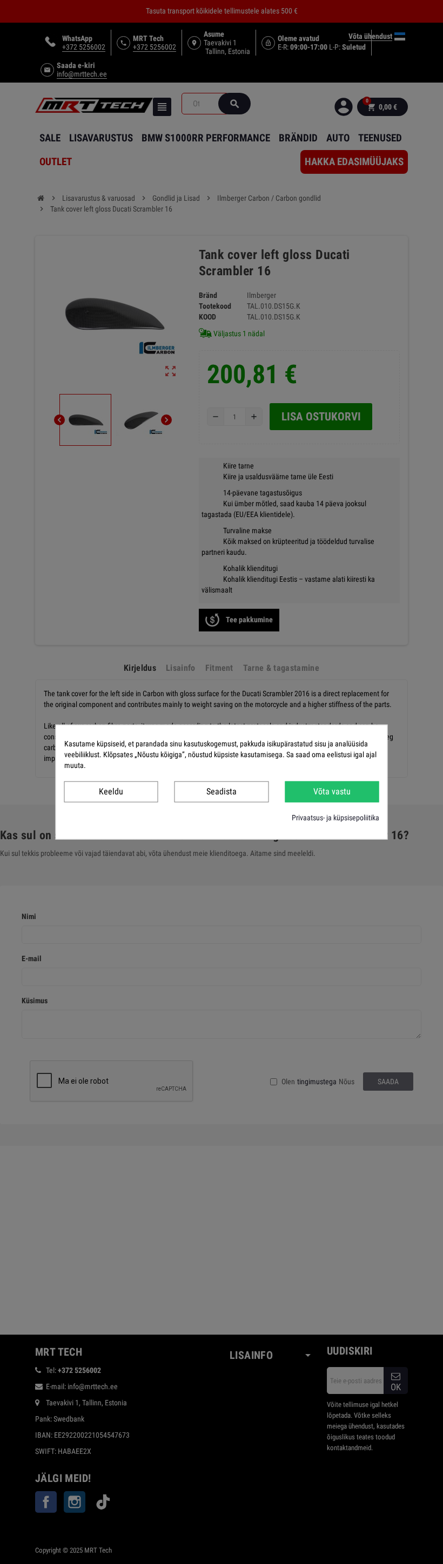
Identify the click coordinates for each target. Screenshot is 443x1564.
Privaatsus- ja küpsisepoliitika (335, 817)
